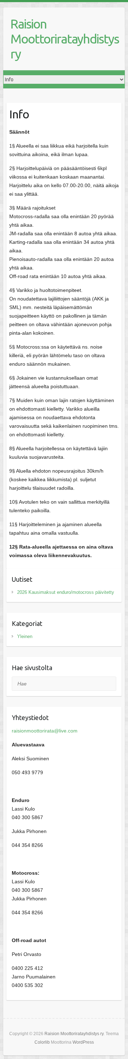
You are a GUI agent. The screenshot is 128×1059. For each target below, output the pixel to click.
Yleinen (24, 636)
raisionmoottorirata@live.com (45, 731)
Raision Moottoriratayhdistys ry (64, 38)
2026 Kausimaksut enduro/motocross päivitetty (65, 592)
